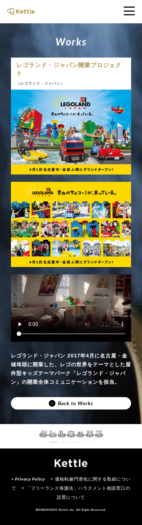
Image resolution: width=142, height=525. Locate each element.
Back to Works (75, 403)
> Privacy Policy (28, 479)
